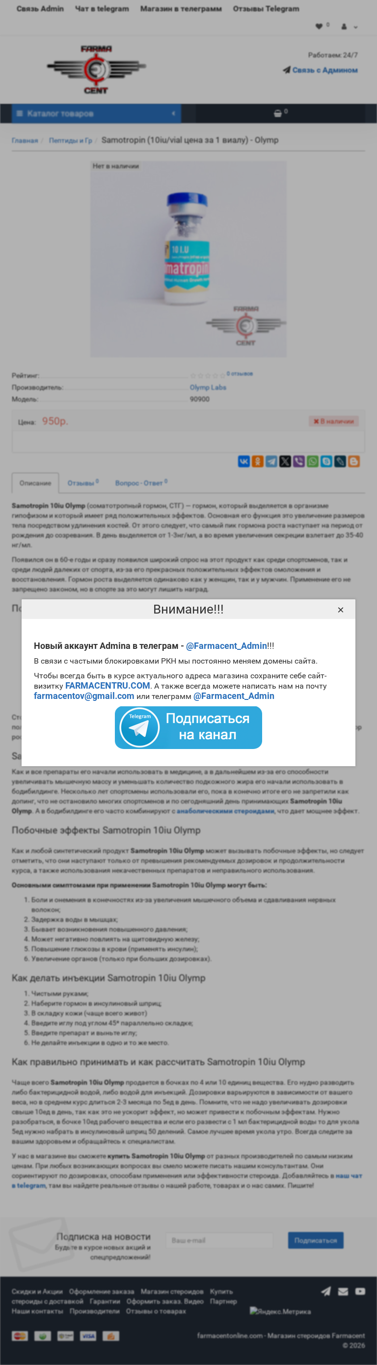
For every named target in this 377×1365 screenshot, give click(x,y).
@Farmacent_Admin (226, 646)
